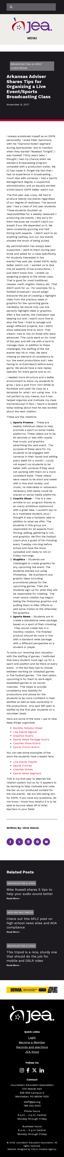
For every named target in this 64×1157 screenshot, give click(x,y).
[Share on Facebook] (10, 842)
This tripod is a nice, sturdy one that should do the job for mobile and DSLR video (32, 956)
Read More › (13, 898)
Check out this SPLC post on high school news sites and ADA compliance (32, 923)
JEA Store (32, 1052)
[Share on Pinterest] (37, 842)
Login (32, 1037)
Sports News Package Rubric (31, 739)
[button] (32, 38)
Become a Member (32, 1042)
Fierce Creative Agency (43, 1149)
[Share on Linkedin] (28, 842)
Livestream (19, 68)
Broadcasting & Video (26, 64)
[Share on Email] (46, 842)
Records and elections (32, 1047)
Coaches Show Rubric (27, 743)
